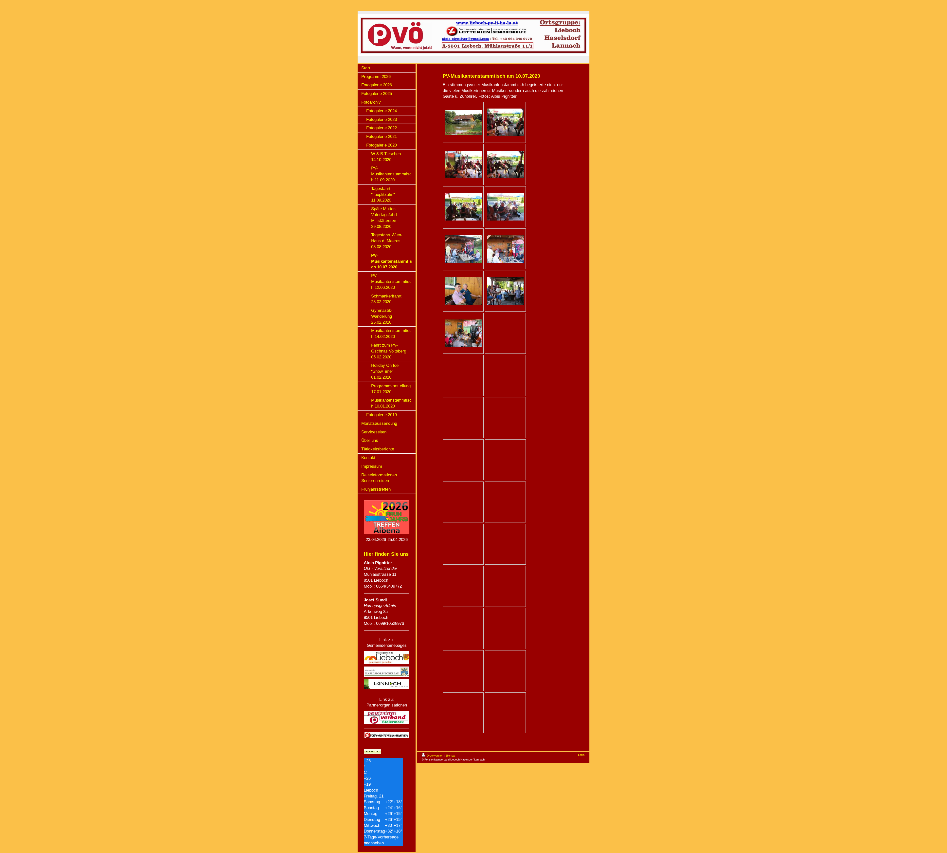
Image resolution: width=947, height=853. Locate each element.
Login (581, 754)
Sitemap (450, 755)
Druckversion (435, 755)
